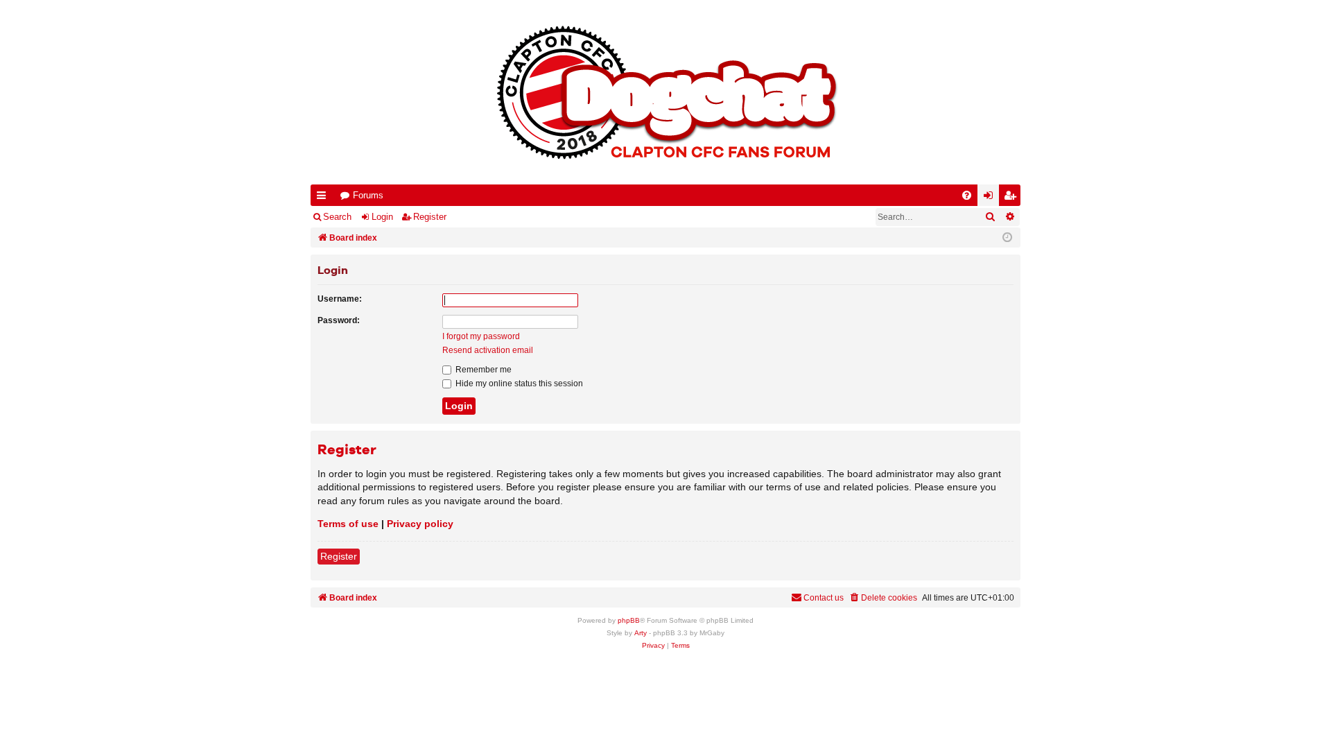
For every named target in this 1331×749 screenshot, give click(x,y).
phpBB (629, 620)
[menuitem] (966, 195)
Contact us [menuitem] (823, 598)
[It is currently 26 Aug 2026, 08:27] (1007, 238)
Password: (338, 320)
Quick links (324, 198)
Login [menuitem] (991, 198)
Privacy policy (420, 523)
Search (337, 217)
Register (429, 217)
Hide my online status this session (518, 383)
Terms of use (348, 523)
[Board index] (665, 92)
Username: (339, 299)
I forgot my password (481, 336)
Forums (368, 195)
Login (382, 217)
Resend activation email (487, 350)
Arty (640, 633)
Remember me (482, 369)
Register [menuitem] (1012, 198)
